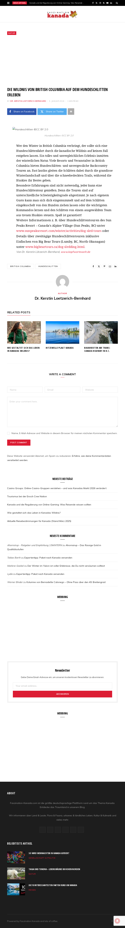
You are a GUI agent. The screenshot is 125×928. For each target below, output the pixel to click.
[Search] (117, 3)
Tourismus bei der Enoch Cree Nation (27, 496)
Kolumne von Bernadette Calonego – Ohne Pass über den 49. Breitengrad (66, 582)
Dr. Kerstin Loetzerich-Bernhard (28, 101)
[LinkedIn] (4, 172)
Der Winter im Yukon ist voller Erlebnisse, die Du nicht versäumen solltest (66, 565)
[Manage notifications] (117, 920)
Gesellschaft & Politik (42, 858)
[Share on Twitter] (4, 147)
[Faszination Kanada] (62, 14)
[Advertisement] (62, 61)
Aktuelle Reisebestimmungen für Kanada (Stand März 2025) (39, 521)
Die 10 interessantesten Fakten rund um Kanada (53, 885)
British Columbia (20, 266)
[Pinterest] (4, 155)
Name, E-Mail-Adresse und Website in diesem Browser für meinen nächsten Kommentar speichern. (64, 433)
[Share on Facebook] (4, 139)
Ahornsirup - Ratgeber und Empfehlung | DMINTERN (34, 545)
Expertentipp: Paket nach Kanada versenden (48, 557)
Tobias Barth (14, 557)
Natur (11, 33)
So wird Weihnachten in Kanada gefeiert (49, 853)
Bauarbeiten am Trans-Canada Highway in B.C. (97, 349)
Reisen (32, 890)
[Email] (4, 164)
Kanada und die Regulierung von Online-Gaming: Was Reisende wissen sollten (57, 3)
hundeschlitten (48, 266)
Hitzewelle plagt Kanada (60, 347)
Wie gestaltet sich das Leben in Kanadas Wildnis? (23, 349)
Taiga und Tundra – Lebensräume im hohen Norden (54, 869)
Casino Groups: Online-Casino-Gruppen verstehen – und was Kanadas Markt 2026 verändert (56, 488)
